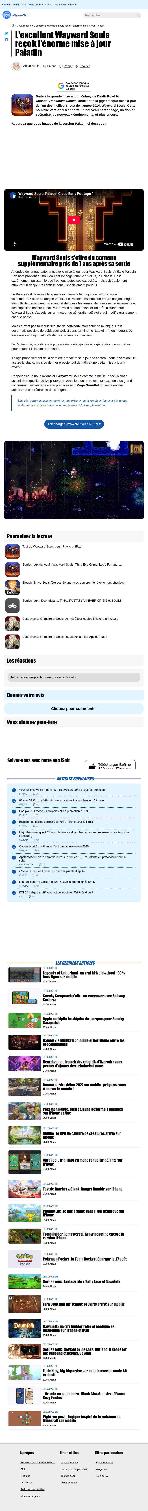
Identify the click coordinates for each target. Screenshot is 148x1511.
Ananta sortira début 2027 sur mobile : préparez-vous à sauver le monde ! (84, 1087)
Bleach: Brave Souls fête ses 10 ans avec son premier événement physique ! (74, 582)
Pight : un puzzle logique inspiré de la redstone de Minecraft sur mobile (82, 1419)
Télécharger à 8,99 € (74, 424)
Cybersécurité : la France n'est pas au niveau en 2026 (54, 846)
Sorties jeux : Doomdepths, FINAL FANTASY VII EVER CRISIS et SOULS (72, 600)
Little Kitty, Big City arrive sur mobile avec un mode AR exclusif (85, 1373)
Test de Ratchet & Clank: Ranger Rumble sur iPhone (83, 1189)
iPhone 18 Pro (35, 4)
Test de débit (68, 1475)
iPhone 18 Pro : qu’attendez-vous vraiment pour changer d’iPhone (61, 800)
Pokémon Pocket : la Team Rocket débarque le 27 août (85, 1259)
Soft (21, 15)
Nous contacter (69, 1462)
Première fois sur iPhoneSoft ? (38, 1462)
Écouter (85, 66)
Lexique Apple (69, 1482)
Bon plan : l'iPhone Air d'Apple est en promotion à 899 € (54, 811)
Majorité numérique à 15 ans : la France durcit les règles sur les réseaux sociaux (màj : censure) (74, 834)
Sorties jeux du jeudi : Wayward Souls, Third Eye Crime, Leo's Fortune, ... (72, 564)
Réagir (68, 66)
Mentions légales (30, 1496)
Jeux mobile (24, 25)
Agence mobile (104, 1462)
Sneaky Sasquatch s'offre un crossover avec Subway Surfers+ (84, 998)
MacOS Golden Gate (66, 4)
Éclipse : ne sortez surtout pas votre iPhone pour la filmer (56, 821)
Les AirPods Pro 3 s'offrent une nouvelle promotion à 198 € (57, 882)
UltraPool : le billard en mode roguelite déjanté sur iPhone (83, 1162)
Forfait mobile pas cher (74, 1469)
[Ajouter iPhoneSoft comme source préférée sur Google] (74, 85)
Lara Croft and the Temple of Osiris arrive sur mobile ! (85, 1304)
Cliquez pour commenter (74, 708)
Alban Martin (31, 65)
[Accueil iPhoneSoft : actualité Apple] (12, 25)
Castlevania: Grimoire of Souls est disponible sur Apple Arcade (64, 636)
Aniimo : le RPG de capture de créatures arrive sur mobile (82, 1135)
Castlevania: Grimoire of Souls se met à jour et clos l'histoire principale (70, 618)
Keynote (6, 4)
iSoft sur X (102, 1475)
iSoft (23, 1469)
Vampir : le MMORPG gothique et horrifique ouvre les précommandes (84, 1042)
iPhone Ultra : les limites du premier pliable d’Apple (52, 871)
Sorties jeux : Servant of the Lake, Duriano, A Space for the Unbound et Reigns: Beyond (85, 1351)
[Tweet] (6, 34)
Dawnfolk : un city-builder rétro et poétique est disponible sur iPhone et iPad (79, 1328)
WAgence (101, 1469)
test (95, 381)
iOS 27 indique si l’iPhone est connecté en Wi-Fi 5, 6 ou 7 (56, 892)
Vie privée (26, 1482)
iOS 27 (48, 4)
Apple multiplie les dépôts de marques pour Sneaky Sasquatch (83, 1020)
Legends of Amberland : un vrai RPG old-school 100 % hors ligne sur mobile (84, 975)
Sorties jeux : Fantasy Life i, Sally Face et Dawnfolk (81, 1281)
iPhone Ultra (19, 4)
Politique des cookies (33, 1489)
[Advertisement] (74, 157)
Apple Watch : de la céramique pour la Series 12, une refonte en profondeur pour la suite (72, 858)
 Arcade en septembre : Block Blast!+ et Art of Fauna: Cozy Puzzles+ (84, 1396)
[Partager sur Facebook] (6, 40)
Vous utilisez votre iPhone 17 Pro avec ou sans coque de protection (62, 790)
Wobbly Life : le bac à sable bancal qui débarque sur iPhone (83, 1213)
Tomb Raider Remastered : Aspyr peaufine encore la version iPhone (83, 1236)
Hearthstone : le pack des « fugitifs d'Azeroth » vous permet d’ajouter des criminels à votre (82, 1064)
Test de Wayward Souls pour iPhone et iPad (51, 546)
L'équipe (25, 1475)
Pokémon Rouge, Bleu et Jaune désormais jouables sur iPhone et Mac (83, 1111)
